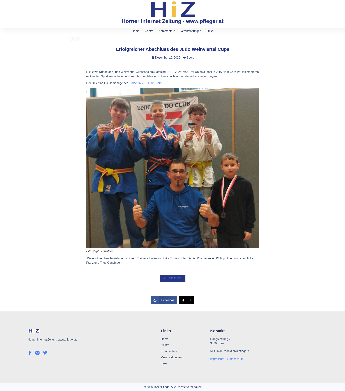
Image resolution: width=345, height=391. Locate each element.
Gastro (149, 31)
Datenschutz (235, 358)
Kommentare (167, 31)
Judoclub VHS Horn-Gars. (145, 83)
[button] (164, 300)
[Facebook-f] (30, 353)
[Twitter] (45, 353)
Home (135, 31)
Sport (190, 57)
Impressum (217, 358)
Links (210, 31)
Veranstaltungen (190, 31)
